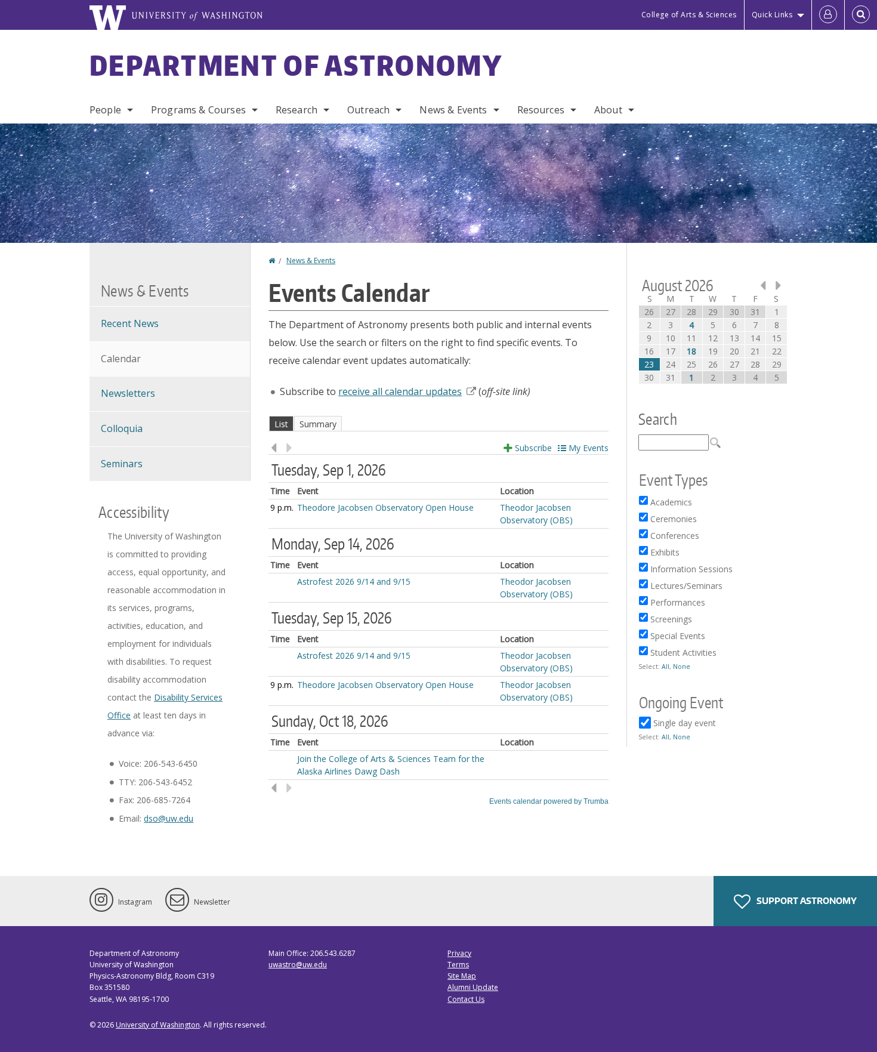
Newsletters (128, 393)
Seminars (122, 463)
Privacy (459, 953)
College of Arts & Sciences (689, 15)
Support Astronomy (806, 901)
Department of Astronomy (295, 65)
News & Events (453, 109)
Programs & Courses (198, 109)
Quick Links (772, 15)
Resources (540, 109)
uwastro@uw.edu (297, 965)
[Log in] (828, 15)
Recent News (130, 323)
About (608, 109)
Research (296, 109)
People (105, 109)
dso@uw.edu (168, 818)
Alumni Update (472, 987)
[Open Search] (861, 15)
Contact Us (465, 999)
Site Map (461, 976)
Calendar (121, 358)
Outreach (368, 109)
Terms (458, 965)
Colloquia (122, 428)
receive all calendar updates (400, 391)
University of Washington (158, 1025)
